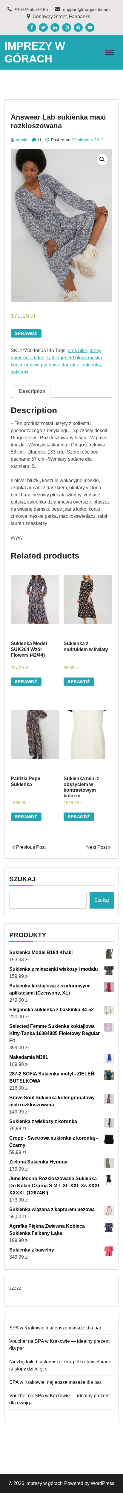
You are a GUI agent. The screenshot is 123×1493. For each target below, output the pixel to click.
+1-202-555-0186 (30, 9)
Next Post (97, 847)
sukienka (91, 364)
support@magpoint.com (86, 9)
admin (21, 139)
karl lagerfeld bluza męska (74, 357)
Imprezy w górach (44, 1483)
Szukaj (22, 879)
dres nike (77, 350)
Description (32, 391)
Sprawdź (26, 333)
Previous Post (30, 847)
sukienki (19, 371)
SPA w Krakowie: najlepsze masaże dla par (55, 1327)
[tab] (32, 391)
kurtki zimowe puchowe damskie (45, 364)
